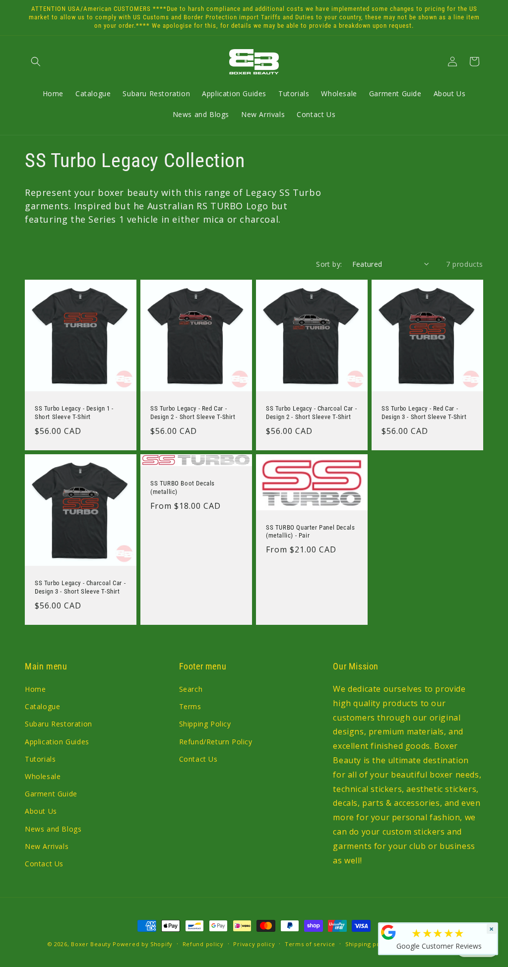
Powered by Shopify (143, 944)
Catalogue (42, 706)
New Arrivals (46, 846)
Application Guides (57, 741)
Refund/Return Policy (216, 741)
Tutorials (40, 759)
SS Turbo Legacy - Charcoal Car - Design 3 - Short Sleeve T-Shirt (80, 587)
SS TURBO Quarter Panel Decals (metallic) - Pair (310, 531)
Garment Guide (51, 793)
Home (35, 689)
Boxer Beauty (91, 944)
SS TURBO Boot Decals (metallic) (182, 487)
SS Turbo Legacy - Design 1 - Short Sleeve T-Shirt (74, 413)
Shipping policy (368, 944)
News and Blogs (53, 829)
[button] (36, 61)
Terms (190, 706)
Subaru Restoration (58, 723)
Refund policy (203, 944)
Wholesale (43, 776)
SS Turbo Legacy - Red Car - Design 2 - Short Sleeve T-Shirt (193, 413)
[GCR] (388, 932)
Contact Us (44, 863)
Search (191, 689)
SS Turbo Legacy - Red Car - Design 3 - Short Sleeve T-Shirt (424, 413)
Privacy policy (254, 944)
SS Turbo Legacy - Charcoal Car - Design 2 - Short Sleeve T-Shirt (311, 413)
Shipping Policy (205, 723)
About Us (41, 811)
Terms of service (310, 944)
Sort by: (329, 264)
